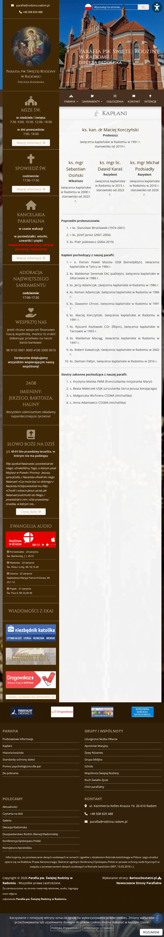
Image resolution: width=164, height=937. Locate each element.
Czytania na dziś (13, 814)
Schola (89, 766)
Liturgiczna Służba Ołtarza (101, 739)
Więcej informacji (29, 143)
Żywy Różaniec (94, 753)
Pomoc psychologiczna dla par (22, 766)
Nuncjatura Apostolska (17, 848)
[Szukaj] (143, 7)
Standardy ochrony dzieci (19, 759)
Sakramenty (91, 101)
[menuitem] (71, 98)
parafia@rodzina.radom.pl (33, 5)
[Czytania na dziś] (31, 656)
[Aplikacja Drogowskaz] (62, 712)
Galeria (7, 820)
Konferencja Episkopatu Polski (22, 841)
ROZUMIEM (151, 932)
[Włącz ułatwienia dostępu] (157, 7)
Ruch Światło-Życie (96, 780)
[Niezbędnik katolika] (31, 632)
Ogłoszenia (115, 101)
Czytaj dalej (29, 512)
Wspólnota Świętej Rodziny (102, 773)
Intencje (150, 101)
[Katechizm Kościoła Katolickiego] (142, 712)
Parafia (70, 101)
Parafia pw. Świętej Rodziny (119, 56)
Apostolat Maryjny (96, 746)
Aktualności (10, 807)
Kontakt (134, 101)
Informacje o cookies (98, 928)
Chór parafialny (94, 787)
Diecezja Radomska (15, 827)
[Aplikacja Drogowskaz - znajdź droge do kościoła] (31, 679)
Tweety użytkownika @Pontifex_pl (31, 697)
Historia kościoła (13, 753)
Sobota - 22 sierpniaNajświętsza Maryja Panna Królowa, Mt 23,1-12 (28, 578)
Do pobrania (10, 773)
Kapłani (114, 113)
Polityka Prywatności (65, 928)
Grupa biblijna (93, 759)
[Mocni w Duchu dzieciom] (102, 712)
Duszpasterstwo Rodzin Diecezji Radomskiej (30, 834)
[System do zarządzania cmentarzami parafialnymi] (22, 712)
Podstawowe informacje (18, 739)
